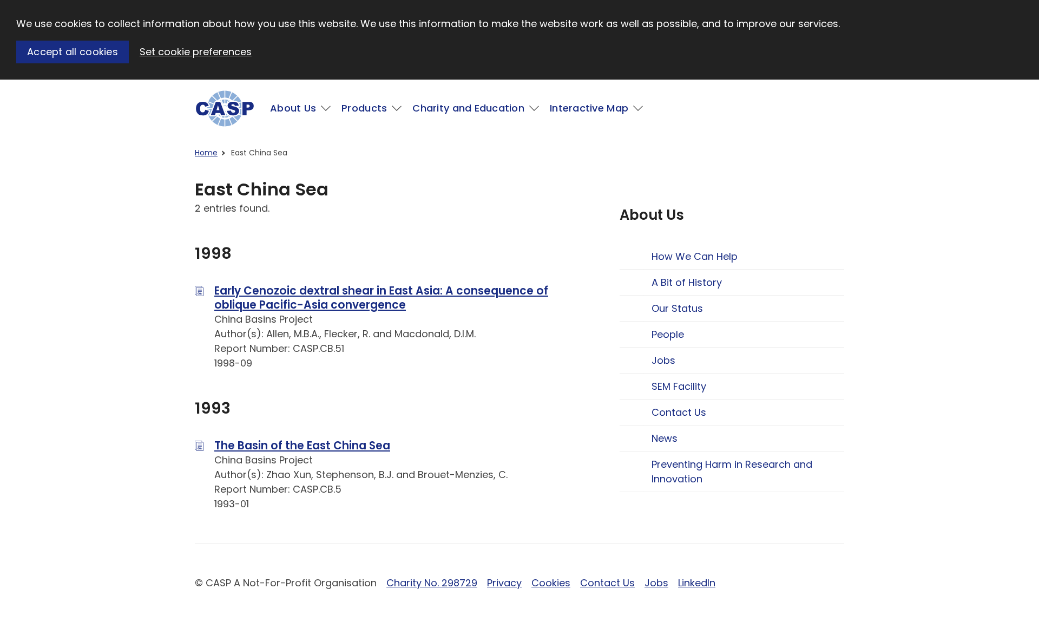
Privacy (504, 583)
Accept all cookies (72, 51)
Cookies (550, 583)
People (668, 334)
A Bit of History (687, 282)
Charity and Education (468, 108)
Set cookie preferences (196, 51)
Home (206, 152)
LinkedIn (696, 583)
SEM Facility (679, 386)
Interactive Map (589, 108)
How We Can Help (695, 256)
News (665, 438)
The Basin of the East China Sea (302, 445)
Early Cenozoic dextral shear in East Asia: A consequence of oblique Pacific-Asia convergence (381, 297)
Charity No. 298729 (431, 583)
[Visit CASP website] (225, 108)
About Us (293, 108)
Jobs (663, 360)
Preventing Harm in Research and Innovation (732, 471)
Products (364, 108)
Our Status (677, 308)
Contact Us (679, 412)
